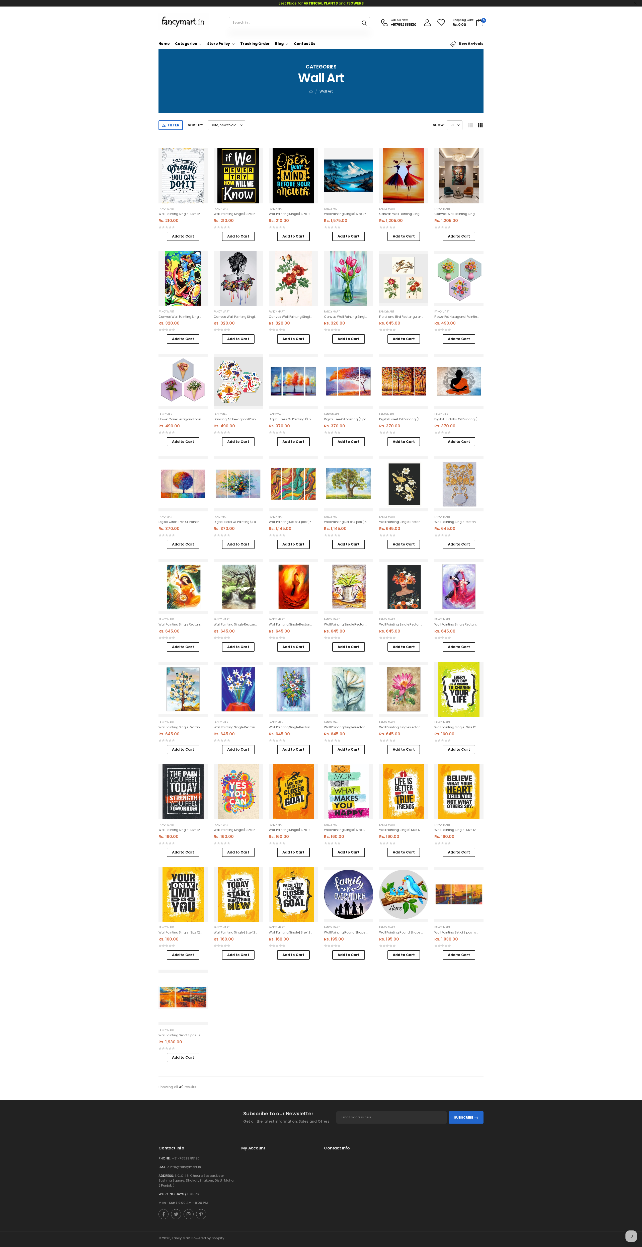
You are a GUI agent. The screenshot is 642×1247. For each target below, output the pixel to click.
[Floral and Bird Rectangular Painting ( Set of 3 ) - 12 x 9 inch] (403, 278)
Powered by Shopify (207, 1238)
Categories (186, 43)
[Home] (311, 91)
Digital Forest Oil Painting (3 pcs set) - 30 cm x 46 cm (418, 419)
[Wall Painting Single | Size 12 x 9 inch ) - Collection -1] (459, 689)
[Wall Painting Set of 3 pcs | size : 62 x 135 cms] (459, 894)
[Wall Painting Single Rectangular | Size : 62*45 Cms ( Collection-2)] (459, 586)
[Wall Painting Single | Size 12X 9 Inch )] (183, 175)
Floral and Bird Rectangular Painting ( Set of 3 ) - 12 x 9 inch (423, 317)
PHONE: (164, 1158)
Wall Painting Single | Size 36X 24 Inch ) (353, 214)
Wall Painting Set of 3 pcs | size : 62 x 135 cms (467, 932)
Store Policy (218, 43)
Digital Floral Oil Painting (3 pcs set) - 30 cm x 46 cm (252, 522)
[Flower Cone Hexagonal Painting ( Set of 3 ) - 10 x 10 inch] (183, 381)
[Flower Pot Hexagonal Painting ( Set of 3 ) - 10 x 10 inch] (459, 278)
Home (164, 43)
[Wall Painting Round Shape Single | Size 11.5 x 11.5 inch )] (348, 894)
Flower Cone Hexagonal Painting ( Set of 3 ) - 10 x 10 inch (200, 419)
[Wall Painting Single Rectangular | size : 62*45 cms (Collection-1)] (403, 483)
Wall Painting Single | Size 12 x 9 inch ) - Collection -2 (418, 830)
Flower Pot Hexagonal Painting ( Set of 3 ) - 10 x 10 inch (474, 317)
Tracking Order (255, 43)
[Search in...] (364, 22)
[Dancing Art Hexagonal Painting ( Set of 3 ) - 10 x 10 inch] (238, 381)
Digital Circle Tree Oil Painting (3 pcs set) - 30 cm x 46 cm (201, 522)
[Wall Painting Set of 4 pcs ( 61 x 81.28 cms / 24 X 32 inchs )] (293, 483)
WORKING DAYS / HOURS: (178, 1194)
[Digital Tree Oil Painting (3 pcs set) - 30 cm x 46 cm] (348, 381)
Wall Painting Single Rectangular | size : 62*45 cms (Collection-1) (427, 522)
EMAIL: (163, 1166)
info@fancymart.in (185, 1166)
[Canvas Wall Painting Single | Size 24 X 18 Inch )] (403, 175)
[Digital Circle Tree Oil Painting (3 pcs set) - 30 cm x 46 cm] (183, 483)
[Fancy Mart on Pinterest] (201, 1214)
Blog (279, 43)
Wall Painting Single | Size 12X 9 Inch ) (185, 214)
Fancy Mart (166, 209)
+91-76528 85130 (186, 1158)
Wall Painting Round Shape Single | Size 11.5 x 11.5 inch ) (365, 932)
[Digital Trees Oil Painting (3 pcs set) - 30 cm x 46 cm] (293, 381)
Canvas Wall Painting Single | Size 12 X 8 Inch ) (192, 317)
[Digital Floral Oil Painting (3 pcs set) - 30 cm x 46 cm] (238, 483)
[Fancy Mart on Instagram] (189, 1214)
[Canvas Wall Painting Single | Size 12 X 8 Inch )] (183, 278)
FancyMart (386, 312)
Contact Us (304, 43)
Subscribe (463, 1117)
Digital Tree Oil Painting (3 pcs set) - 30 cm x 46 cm (362, 419)
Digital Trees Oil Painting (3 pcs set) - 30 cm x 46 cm (308, 419)
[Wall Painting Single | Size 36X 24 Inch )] (348, 175)
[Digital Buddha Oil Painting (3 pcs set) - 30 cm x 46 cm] (459, 381)
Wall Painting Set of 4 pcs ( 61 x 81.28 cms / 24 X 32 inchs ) (312, 522)
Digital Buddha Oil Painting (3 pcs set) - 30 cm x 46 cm (475, 419)
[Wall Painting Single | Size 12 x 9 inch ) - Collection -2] (403, 791)
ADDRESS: (166, 1175)
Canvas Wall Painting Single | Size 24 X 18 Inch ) (414, 214)
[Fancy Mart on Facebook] (163, 1214)
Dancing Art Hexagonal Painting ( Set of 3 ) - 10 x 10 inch (255, 419)
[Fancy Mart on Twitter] (176, 1214)
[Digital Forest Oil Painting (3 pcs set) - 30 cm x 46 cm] (403, 381)
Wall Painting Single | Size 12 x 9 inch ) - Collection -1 (473, 727)
